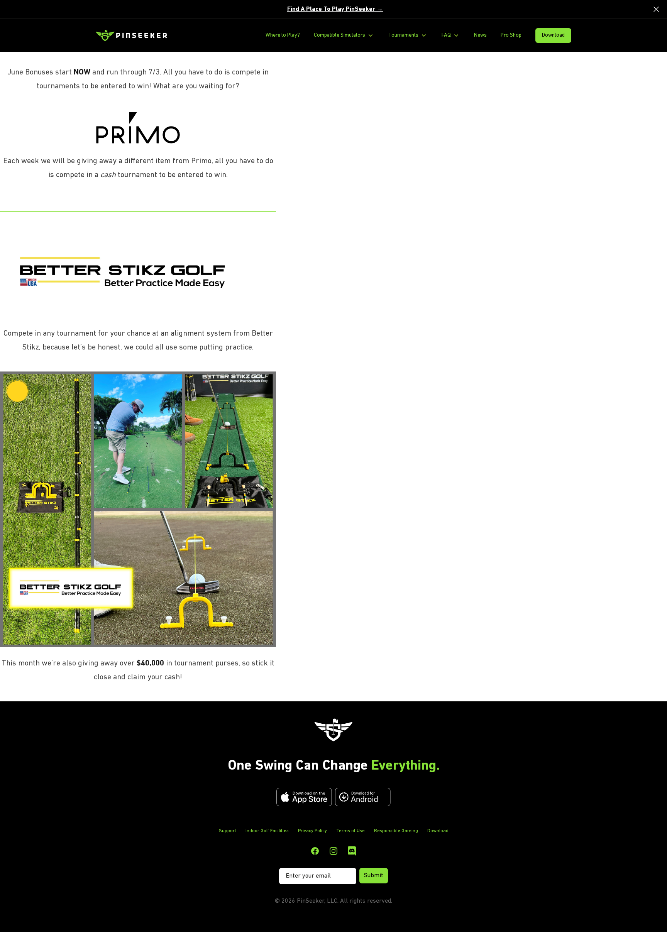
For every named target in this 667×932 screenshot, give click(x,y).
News (480, 35)
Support (227, 831)
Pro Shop (511, 35)
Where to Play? (283, 35)
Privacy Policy (312, 831)
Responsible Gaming (396, 831)
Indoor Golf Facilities (267, 831)
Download (553, 35)
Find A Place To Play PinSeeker (335, 9)
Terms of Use (350, 831)
